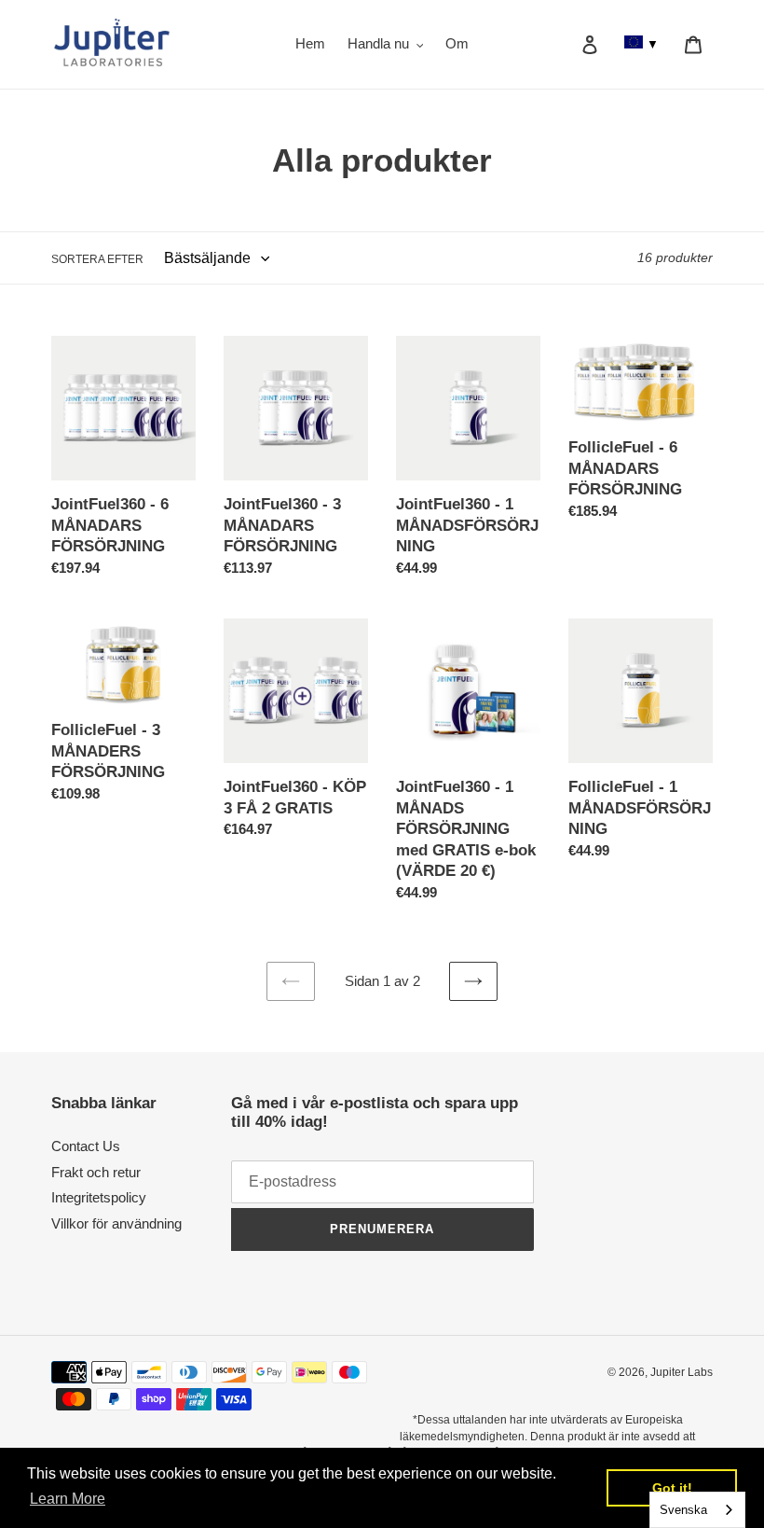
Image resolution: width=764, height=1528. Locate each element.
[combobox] (697, 1510)
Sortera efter (97, 259)
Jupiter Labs (681, 1372)
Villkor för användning (116, 1223)
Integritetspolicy (98, 1197)
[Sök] (564, 45)
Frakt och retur (96, 1172)
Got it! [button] (672, 1487)
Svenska (683, 1510)
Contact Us (85, 1146)
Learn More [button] (67, 1499)
